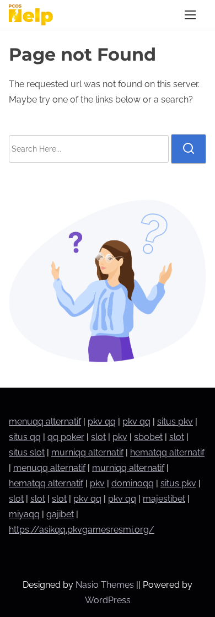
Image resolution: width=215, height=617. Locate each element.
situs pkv (175, 421)
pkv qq (102, 421)
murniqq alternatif (87, 452)
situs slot (27, 452)
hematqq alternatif (167, 452)
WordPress (108, 600)
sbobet (148, 437)
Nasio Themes (106, 585)
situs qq (25, 437)
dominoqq (132, 483)
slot (98, 437)
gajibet (60, 514)
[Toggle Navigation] (190, 15)
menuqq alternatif (45, 421)
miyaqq (24, 514)
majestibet (164, 498)
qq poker (65, 437)
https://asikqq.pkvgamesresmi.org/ (81, 529)
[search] (188, 149)
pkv (119, 437)
